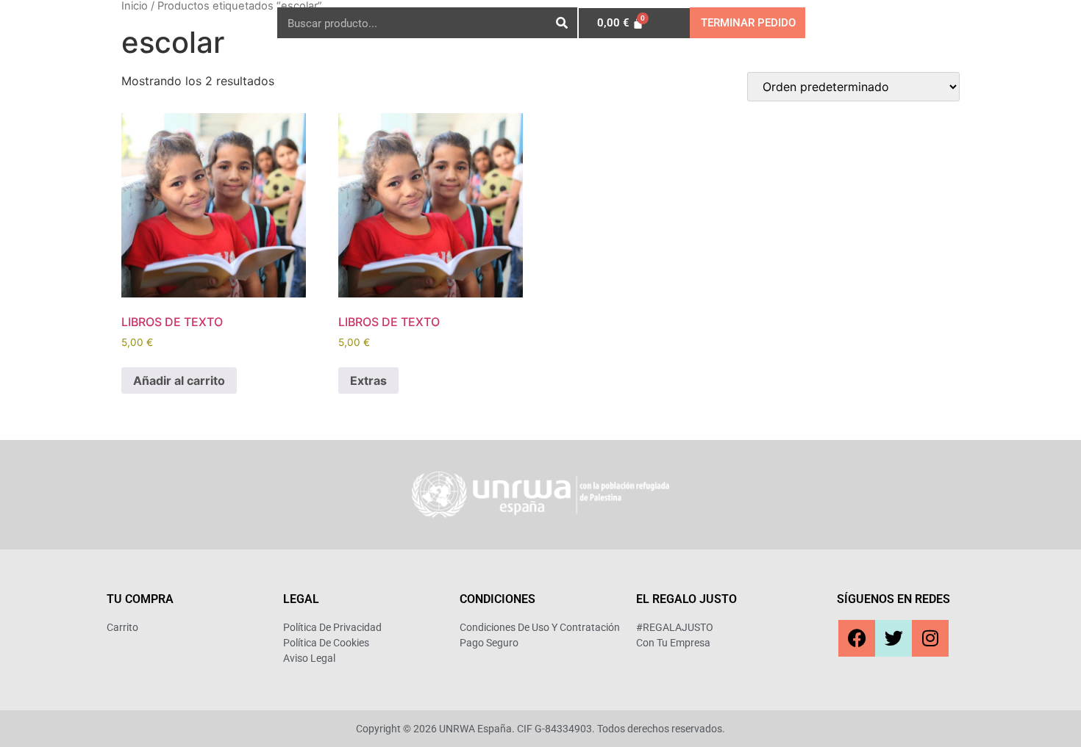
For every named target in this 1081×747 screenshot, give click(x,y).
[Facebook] (856, 638)
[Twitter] (893, 638)
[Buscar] (562, 23)
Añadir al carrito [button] (179, 380)
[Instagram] (930, 638)
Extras (368, 380)
